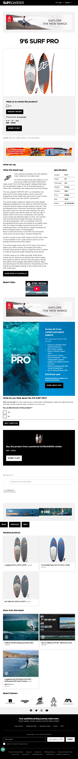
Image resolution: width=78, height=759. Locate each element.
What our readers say (63, 754)
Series (55, 726)
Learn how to (18, 726)
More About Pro (54, 385)
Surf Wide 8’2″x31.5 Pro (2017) (18, 601)
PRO (62, 726)
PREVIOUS (15, 524)
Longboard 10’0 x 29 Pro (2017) (18, 565)
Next (76, 702)
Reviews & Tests (45, 726)
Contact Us (38, 752)
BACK (4, 524)
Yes (10, 106)
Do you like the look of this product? (18, 408)
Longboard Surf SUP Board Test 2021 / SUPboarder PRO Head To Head (18, 680)
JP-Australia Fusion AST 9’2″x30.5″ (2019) (55, 566)
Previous (2, 702)
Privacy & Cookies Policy (15, 752)
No (9, 416)
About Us (29, 752)
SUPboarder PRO (38, 754)
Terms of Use (15, 754)
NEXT (25, 524)
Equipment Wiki (31, 726)
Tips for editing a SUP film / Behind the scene (56, 644)
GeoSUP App (50, 754)
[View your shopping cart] (71, 3)
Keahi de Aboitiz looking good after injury (19, 644)
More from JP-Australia (16, 273)
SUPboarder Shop (49, 752)
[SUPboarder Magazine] (13, 3)
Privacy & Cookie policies (20, 743)
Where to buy (14, 128)
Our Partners (26, 754)
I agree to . (17, 743)
